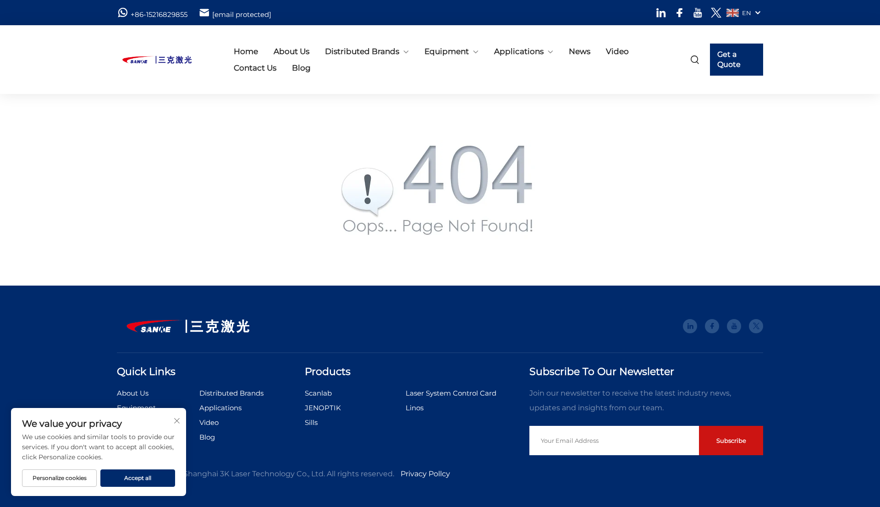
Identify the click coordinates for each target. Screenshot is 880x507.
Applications (519, 51)
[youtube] (698, 13)
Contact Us (255, 67)
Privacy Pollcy (425, 473)
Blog (301, 67)
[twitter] (716, 13)
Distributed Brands (362, 51)
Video (617, 51)
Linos (415, 407)
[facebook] (679, 13)
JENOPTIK (323, 407)
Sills (311, 422)
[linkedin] (661, 13)
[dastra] (165, 59)
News (579, 51)
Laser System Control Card (451, 393)
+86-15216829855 (159, 14)
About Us (291, 51)
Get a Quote (729, 59)
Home (246, 51)
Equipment (446, 51)
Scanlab (318, 393)
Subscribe (731, 440)
